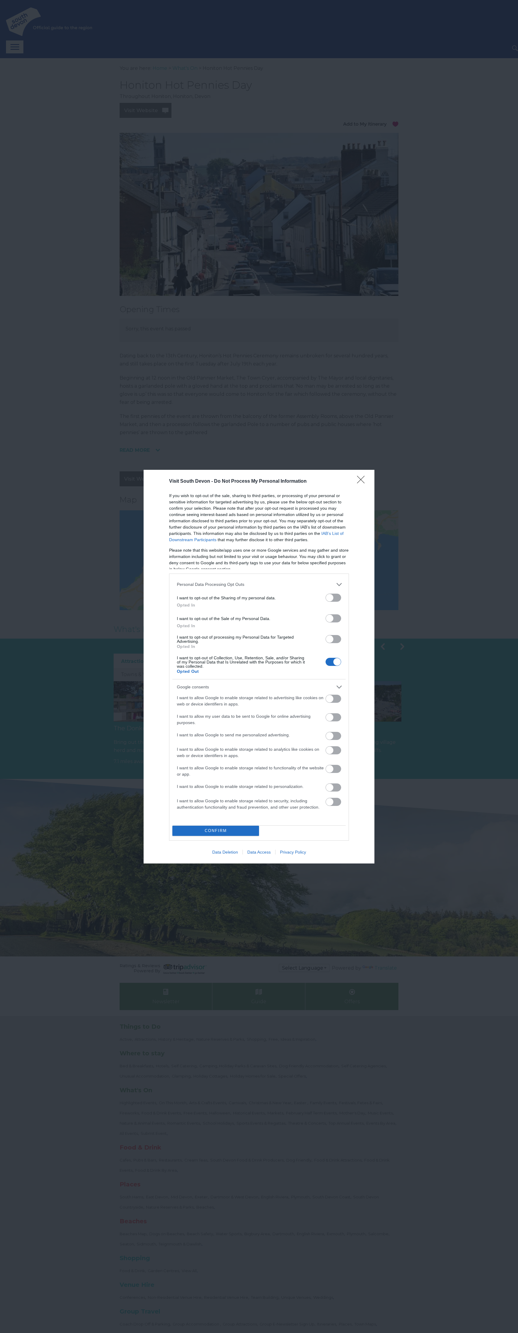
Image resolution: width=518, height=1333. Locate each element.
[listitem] (259, 584)
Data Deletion (225, 852)
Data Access (259, 852)
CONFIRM (216, 830)
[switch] (333, 598)
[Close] (362, 481)
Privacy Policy (293, 852)
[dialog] (259, 666)
